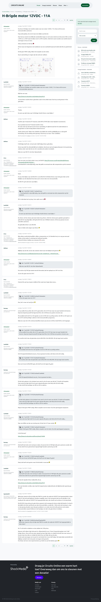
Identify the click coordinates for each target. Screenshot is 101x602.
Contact (37, 592)
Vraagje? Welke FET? (86, 54)
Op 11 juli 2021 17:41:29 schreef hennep (32, 394)
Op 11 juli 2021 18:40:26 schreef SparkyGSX (33, 520)
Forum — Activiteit (82, 47)
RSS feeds (53, 590)
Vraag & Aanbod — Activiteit (85, 69)
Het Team (53, 585)
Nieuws (55, 5)
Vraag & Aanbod (46, 5)
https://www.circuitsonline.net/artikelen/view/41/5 (31, 96)
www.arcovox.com (12, 165)
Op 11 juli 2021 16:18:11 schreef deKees (32, 263)
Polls (52, 588)
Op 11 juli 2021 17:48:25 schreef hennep (32, 472)
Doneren (39, 577)
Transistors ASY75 (85, 81)
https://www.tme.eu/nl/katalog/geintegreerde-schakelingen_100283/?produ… (38, 253)
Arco (5, 158)
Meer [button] (65, 5)
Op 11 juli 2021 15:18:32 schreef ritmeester (33, 85)
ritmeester (6, 26)
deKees (6, 119)
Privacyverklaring (95, 598)
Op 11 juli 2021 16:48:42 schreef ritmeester (33, 296)
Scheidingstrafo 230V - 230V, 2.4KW (89, 77)
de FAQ (80, 23)
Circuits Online (5, 11)
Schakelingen (38, 586)
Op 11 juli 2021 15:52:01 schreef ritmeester (33, 208)
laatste (71, 20)
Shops (60, 5)
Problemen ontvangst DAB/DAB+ (89, 63)
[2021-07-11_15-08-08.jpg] (36, 66)
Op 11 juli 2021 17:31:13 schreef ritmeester (33, 358)
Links (36, 590)
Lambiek (6, 82)
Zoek (94, 40)
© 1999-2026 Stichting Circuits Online (11, 598)
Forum (38, 5)
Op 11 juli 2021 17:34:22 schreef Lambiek (33, 373)
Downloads (37, 588)
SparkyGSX (7, 494)
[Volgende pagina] (64, 20)
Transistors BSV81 (85, 85)
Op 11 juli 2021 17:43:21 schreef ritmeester (33, 427)
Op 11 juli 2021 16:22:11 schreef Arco (32, 191)
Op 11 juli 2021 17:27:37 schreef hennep (32, 330)
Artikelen (37, 585)
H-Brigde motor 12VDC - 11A (30, 11)
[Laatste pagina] (67, 20)
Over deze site (54, 586)
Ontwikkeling (18, 11)
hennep (6, 308)
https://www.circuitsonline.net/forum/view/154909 (31, 436)
